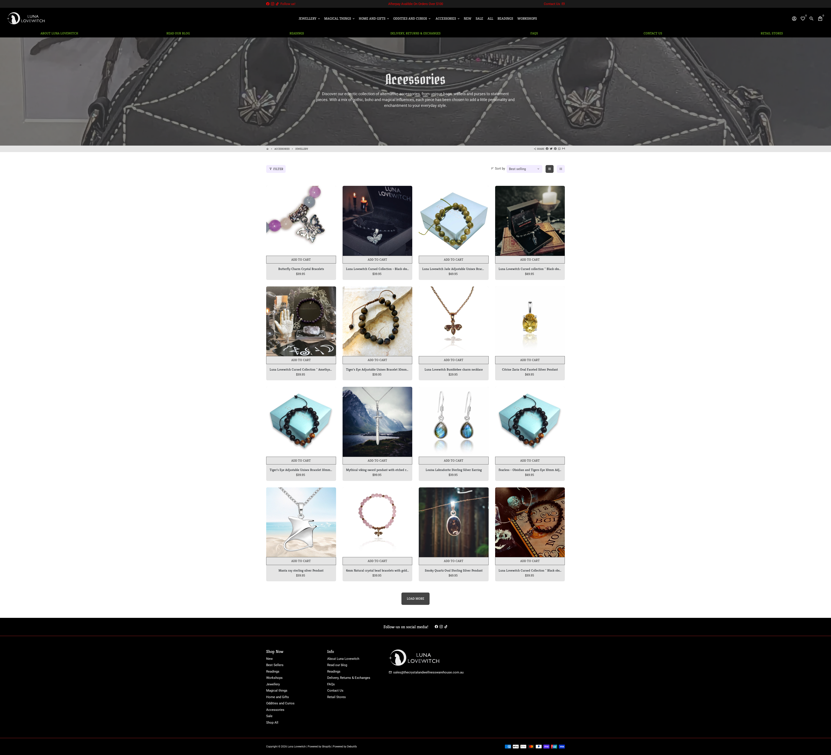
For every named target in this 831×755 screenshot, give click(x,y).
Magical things (276, 690)
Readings (505, 18)
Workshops (527, 18)
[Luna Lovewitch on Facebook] (267, 4)
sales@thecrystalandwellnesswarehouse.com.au (426, 672)
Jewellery (310, 18)
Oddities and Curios (412, 18)
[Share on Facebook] (547, 148)
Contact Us (335, 690)
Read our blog (337, 665)
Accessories (448, 18)
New (467, 18)
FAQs (331, 684)
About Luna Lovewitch (343, 659)
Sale (479, 18)
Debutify (352, 746)
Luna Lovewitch (297, 746)
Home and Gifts (374, 18)
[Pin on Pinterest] (555, 148)
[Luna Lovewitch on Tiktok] (277, 4)
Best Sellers (274, 665)
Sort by (498, 168)
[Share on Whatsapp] (559, 148)
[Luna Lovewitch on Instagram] (272, 4)
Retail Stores (336, 697)
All (490, 18)
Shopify (326, 746)
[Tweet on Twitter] (551, 148)
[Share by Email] (563, 148)
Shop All (272, 722)
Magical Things (339, 18)
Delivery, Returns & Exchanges (348, 678)
